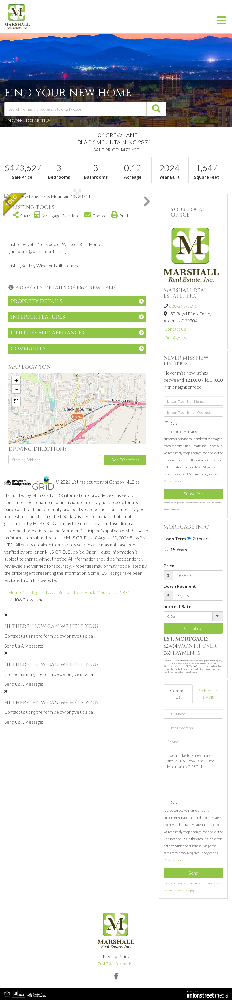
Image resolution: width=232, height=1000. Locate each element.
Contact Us (175, 329)
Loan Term (175, 538)
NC (49, 592)
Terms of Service (181, 890)
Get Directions (125, 459)
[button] (156, 109)
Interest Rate (177, 606)
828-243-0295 (183, 306)
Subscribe (193, 493)
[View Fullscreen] (16, 401)
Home (14, 592)
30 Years (200, 538)
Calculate (193, 628)
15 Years (178, 549)
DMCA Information (116, 963)
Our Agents (175, 337)
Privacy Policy (173, 481)
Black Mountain (100, 592)
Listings (33, 592)
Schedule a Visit (208, 694)
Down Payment (180, 586)
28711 (126, 592)
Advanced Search (26, 120)
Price (169, 565)
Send (193, 872)
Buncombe (68, 592)
